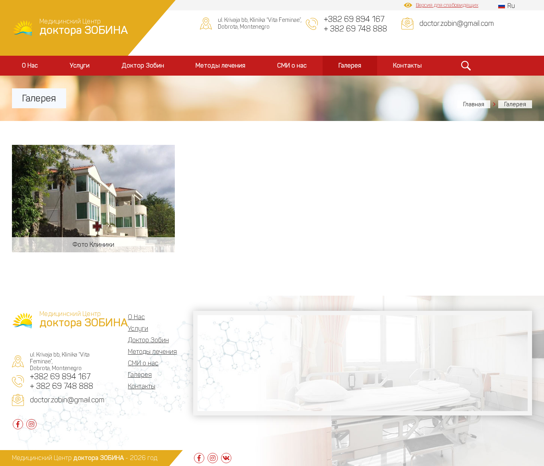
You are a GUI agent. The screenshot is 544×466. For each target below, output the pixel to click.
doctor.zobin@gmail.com (456, 23)
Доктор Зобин (142, 65)
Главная (473, 104)
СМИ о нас (292, 65)
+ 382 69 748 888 (355, 28)
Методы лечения (220, 65)
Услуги (80, 65)
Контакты (407, 65)
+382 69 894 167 (354, 19)
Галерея (350, 65)
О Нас (30, 65)
